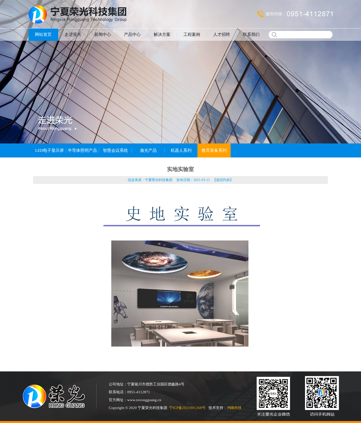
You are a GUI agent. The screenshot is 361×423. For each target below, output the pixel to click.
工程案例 (191, 34)
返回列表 (223, 180)
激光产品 (148, 150)
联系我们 (251, 34)
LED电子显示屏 (49, 150)
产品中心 (132, 34)
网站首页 (43, 34)
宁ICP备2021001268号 (187, 408)
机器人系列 (181, 150)
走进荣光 (73, 34)
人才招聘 (221, 34)
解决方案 (162, 34)
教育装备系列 (214, 150)
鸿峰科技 (234, 408)
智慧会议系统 (115, 150)
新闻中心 (102, 34)
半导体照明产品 (82, 150)
